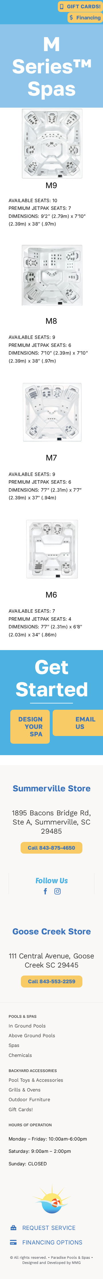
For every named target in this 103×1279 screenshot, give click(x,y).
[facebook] (45, 891)
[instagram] (57, 891)
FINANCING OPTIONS (52, 1242)
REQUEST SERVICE (49, 1227)
